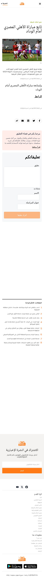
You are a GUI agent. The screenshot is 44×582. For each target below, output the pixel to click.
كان (41, 497)
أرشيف (40, 551)
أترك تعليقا (22, 215)
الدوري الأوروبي (37, 515)
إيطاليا (40, 523)
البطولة (40, 502)
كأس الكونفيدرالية (37, 510)
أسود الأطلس (38, 500)
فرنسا (40, 526)
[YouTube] (17, 487)
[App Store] (30, 566)
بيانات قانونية (38, 546)
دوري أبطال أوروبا (37, 513)
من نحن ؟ (39, 538)
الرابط (38, 96)
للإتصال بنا (39, 548)
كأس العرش (38, 505)
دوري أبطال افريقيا (36, 22)
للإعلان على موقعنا (36, 543)
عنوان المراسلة (32, 202)
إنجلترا (40, 518)
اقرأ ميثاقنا (36, 147)
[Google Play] (14, 566)
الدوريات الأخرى (37, 531)
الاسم (36, 193)
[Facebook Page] (26, 487)
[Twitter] (22, 487)
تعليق (36, 165)
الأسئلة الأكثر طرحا (36, 540)
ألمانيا (40, 528)
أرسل (22, 470)
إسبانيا (40, 520)
